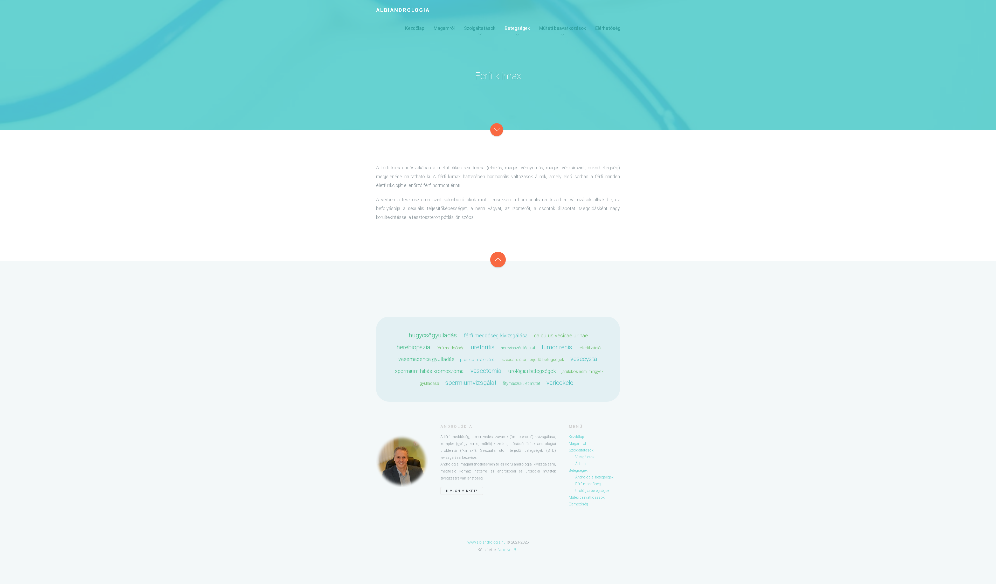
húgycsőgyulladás (433, 335)
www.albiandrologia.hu (486, 542)
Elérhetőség (607, 28)
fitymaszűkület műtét (521, 383)
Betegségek (517, 28)
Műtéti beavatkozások (562, 28)
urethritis (483, 347)
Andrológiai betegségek (594, 477)
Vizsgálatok (584, 457)
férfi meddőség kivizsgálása (495, 335)
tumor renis (556, 347)
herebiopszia (413, 347)
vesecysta (583, 359)
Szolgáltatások (479, 28)
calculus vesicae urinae (561, 335)
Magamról (444, 28)
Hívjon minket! (462, 491)
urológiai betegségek (532, 371)
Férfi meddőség (588, 484)
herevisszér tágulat (518, 347)
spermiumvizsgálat (471, 382)
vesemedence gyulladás (426, 359)
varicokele (559, 382)
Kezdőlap (414, 28)
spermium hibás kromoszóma (429, 371)
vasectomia (485, 370)
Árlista (580, 464)
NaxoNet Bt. (508, 549)
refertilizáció (589, 347)
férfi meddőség (450, 347)
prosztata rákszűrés (478, 359)
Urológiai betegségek (592, 491)
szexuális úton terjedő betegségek (533, 359)
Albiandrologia (403, 10)
